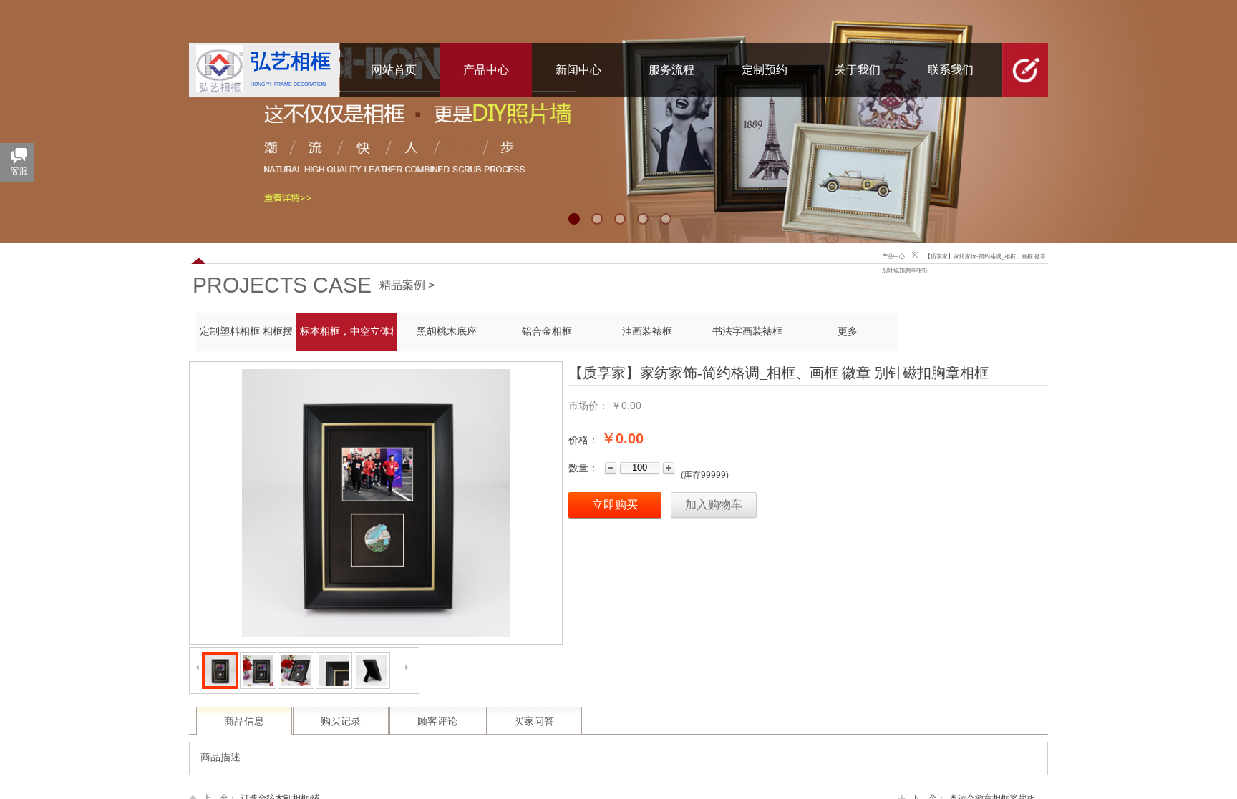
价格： (583, 440)
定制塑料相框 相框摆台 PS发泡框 (246, 331)
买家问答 (534, 721)
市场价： (588, 405)
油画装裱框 (647, 331)
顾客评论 (437, 721)
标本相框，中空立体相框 (346, 331)
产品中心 (893, 256)
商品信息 (244, 721)
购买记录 (341, 721)
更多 (848, 331)
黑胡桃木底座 (447, 331)
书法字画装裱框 (747, 331)
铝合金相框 (547, 331)
